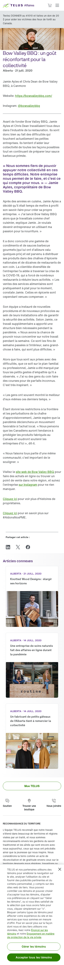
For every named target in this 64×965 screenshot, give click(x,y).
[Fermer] (60, 869)
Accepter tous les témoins (34, 957)
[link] (33, 96)
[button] (57, 5)
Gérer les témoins (34, 946)
